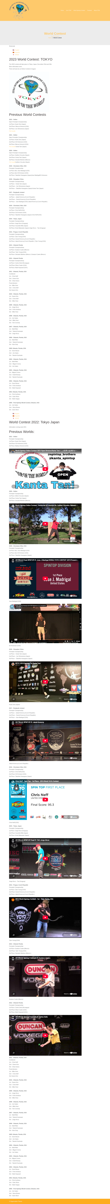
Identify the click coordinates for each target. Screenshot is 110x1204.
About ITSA (97, 10)
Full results (12, 131)
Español (17, 52)
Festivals (89, 10)
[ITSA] (19, 10)
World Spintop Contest (79, 10)
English (17, 50)
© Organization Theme (15, 1201)
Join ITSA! (68, 10)
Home (62, 10)
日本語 (17, 54)
